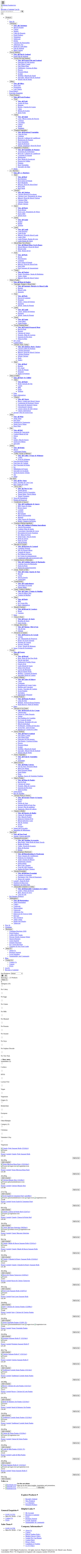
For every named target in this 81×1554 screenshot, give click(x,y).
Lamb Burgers (22, 231)
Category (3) (5, 1124)
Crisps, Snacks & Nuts (21, 570)
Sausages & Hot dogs (25, 337)
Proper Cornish (6, 1154)
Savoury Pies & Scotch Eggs (23, 412)
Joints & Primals (23, 370)
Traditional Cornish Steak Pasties (22, 1376)
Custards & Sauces (24, 552)
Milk (19, 387)
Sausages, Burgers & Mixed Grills (24, 284)
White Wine (17, 418)
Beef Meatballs (23, 183)
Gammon (21, 260)
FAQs (11, 966)
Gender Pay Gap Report (33, 1538)
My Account (29, 1513)
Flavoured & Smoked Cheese (27, 405)
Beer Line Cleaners (24, 865)
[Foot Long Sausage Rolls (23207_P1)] (14, 1291)
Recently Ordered (31, 1499)
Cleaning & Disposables (22, 43)
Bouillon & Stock (23, 621)
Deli (11, 428)
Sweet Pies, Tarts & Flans (26, 728)
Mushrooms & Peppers (25, 140)
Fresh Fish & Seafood (21, 56)
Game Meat (22, 321)
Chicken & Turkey (24, 333)
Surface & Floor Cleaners (26, 869)
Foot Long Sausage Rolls (19, 1296)
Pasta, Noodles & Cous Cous (23, 482)
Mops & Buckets (23, 848)
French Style (22, 664)
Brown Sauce (22, 508)
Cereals (20, 637)
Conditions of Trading (32, 1544)
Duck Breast (22, 210)
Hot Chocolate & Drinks (22, 465)
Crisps (20, 576)
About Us (9, 948)
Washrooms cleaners (24, 861)
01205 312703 (10, 1514)
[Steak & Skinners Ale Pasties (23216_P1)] (15, 1402)
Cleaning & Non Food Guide (19, 946)
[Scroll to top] (2, 7)
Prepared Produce (31, 1505)
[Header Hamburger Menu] (3, 2)
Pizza (19, 774)
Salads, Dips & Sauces (21, 440)
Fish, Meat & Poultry (25, 817)
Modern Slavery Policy (33, 1536)
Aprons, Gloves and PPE (22, 836)
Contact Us (9, 960)
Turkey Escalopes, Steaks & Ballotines (30, 274)
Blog (6, 958)
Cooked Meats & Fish (21, 434)
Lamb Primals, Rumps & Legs (28, 239)
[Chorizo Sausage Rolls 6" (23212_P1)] (14, 1354)
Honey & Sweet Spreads (26, 640)
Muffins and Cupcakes (25, 687)
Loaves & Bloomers (24, 670)
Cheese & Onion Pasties (19, 1439)
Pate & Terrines (23, 822)
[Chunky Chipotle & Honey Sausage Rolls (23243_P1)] (19, 1259)
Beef (15, 175)
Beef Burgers (22, 179)
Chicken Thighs (23, 202)
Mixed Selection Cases (25, 821)
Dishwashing (22, 863)
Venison (20, 225)
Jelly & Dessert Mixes (25, 550)
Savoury (20, 826)
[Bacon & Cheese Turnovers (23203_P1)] (14, 1275)
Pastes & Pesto (23, 566)
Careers (11, 964)
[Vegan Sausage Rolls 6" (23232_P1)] (13, 1465)
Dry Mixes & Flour (24, 535)
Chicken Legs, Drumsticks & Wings (30, 196)
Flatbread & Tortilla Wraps (26, 662)
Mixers (16, 449)
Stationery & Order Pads (22, 885)
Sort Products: (6, 973)
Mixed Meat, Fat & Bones (22, 243)
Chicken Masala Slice (18, 1186)
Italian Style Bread (24, 668)
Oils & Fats (21, 629)
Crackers (21, 613)
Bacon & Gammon (24, 298)
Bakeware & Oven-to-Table (23, 914)
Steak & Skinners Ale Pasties (21, 1407)
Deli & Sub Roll (23, 660)
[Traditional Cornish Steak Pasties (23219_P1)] (16, 1417)
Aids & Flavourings (24, 527)
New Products (18, 917)
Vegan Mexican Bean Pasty (20, 1170)
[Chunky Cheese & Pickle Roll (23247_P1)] (15, 1212)
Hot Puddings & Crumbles (26, 718)
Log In (17, 9)
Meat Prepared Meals (25, 770)
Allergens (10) (5, 984)
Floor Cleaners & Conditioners (28, 856)
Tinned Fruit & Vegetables (26, 492)
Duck (16, 206)
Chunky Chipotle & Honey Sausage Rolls (25, 1265)
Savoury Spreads (23, 644)
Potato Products (19, 697)
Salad (16, 115)
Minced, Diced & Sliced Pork (27, 264)
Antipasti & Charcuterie (21, 432)
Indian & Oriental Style (25, 819)
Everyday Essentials (16, 93)
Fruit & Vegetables (20, 755)
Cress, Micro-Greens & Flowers (28, 119)
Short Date (17, 85)
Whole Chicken (23, 204)
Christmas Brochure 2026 (17, 931)
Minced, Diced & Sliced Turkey (28, 278)
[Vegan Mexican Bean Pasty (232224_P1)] (15, 1164)
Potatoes (20, 163)
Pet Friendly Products (16, 896)
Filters (4, 980)
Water (15, 476)
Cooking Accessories (25, 875)
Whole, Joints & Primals (26, 305)
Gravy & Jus (22, 623)
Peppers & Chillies (24, 161)
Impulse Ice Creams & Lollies (28, 729)
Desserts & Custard (20, 544)
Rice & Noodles (19, 793)
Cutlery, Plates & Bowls (26, 891)
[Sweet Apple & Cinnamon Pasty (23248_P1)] (16, 1196)
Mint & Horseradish (24, 515)
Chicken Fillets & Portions (26, 348)
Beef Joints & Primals (25, 181)
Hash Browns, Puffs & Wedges (28, 704)
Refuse (20, 850)
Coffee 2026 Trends (16, 935)
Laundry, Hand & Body (21, 881)
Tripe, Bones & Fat (24, 251)
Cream (20, 386)
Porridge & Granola (24, 642)
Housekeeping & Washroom (22, 852)
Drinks (16, 41)
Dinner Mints (22, 587)
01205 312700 (10, 1528)
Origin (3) (4, 1100)
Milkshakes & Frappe (21, 469)
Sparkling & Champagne (22, 422)
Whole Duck (22, 215)
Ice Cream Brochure (16, 944)
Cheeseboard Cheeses (25, 407)
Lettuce (20, 124)
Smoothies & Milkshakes (22, 830)
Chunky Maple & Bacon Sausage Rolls (24, 1249)
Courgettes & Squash (25, 155)
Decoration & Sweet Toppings (28, 533)
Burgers (20, 288)
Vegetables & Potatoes (21, 148)
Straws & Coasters (24, 879)
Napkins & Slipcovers (21, 883)
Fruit (15, 99)
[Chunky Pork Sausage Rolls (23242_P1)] (15, 1148)
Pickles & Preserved (20, 500)
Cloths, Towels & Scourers (27, 846)
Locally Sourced (30, 1520)
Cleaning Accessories (21, 838)
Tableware (17, 39)
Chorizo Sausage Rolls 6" (20, 1360)
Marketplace (14, 898)
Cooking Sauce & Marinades (27, 564)
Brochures (9, 929)
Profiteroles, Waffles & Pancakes (29, 726)
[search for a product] (22, 11)
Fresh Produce (18, 35)
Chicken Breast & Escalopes (27, 194)
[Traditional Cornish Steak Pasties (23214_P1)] (16, 1370)
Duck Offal (21, 214)
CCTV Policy (30, 1546)
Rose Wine (17, 426)
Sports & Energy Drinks (22, 473)
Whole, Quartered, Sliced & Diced (29, 146)
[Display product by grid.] (2, 976)
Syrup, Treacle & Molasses (27, 646)
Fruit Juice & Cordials (21, 463)
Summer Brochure (15, 943)
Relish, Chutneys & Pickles (27, 521)
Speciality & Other (24, 167)
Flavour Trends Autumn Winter (19, 937)
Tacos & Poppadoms (20, 498)
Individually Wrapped (25, 695)
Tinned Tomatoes (23, 496)
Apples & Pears (23, 103)
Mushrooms (22, 157)
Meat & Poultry (19, 27)
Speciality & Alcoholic (21, 471)
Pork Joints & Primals (25, 262)
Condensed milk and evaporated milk (30, 558)
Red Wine (17, 420)
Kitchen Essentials (20, 871)
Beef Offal (21, 186)
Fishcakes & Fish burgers (26, 62)
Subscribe (41, 1487)
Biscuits (20, 574)
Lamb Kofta (22, 233)
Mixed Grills (22, 249)
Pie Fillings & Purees (25, 554)
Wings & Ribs (22, 339)
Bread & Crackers (19, 607)
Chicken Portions (23, 354)
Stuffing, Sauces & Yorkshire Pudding (30, 776)
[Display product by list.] (5, 976)
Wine (11, 414)
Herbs (16, 169)
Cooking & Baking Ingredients (23, 523)
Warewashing (18, 908)
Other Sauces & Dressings (26, 519)
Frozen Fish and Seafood (22, 58)
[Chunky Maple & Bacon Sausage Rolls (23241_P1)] (18, 1243)
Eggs (15, 393)
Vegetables (21, 760)
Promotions (17, 87)
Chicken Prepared (24, 350)
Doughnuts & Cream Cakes (27, 685)
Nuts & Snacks (23, 577)
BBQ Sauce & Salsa (24, 506)
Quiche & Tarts (23, 803)
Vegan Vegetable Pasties (19, 1328)
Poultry (20, 221)
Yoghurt (20, 391)
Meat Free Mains (23, 768)
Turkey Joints (22, 276)
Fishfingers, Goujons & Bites (27, 68)
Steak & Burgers (14, 939)
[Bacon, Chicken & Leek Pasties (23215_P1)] (16, 1386)
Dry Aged (17, 341)
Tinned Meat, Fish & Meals (27, 494)
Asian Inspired (14, 941)
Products (8, 17)
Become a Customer (7, 9)
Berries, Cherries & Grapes (27, 107)
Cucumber (21, 122)
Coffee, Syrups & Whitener (22, 453)
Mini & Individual (24, 724)
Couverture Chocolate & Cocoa (28, 531)
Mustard (20, 517)
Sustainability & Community (34, 1522)
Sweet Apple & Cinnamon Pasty (22, 1201)
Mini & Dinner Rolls (25, 671)
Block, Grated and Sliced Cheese (29, 401)
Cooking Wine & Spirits (26, 529)
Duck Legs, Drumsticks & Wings (29, 212)
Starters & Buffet (19, 811)
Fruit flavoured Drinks (21, 461)
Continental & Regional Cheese (28, 403)
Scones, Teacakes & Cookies (27, 689)
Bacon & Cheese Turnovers (20, 1281)
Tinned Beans (22, 490)
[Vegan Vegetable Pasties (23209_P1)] (14, 1322)
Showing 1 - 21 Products (9, 978)
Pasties (20, 799)
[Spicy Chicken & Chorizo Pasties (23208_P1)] (16, 1307)
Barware (16, 916)
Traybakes (21, 693)
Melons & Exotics (24, 111)
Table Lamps (18, 919)
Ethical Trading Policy (32, 1534)
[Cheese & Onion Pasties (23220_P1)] (13, 1433)
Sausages (21, 292)
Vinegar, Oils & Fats (20, 625)
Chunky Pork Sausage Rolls (20, 1154)
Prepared (21, 300)
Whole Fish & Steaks (25, 79)
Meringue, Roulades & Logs (27, 722)
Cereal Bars (22, 579)
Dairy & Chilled (14, 375)
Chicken (16, 190)
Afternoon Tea (18, 44)
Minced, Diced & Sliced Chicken (29, 198)
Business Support (15, 952)
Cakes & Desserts (19, 33)
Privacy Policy (30, 1542)
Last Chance (18, 89)
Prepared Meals (23, 72)
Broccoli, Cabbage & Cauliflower (29, 138)
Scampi (20, 74)
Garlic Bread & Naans (25, 666)
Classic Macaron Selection (20, 1233)
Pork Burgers (22, 259)
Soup (15, 615)
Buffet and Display (20, 921)
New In (11, 21)
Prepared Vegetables (20, 130)
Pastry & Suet (22, 540)
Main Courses (18, 50)
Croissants (21, 683)
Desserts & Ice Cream (21, 708)
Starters (16, 31)
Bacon (20, 257)
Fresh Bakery (13, 91)
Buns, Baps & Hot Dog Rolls (27, 658)
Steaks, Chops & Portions (26, 302)
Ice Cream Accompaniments (27, 556)
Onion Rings (18, 791)
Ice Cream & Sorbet (24, 720)
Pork (15, 253)
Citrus (20, 109)
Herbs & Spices (23, 538)
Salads (20, 126)
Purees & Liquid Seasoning (27, 568)
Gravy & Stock (18, 617)
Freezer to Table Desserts (26, 714)
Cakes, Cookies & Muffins (22, 589)
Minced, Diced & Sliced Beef (27, 184)
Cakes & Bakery (19, 677)
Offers (12, 81)
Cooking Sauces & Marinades (23, 560)
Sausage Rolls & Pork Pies (27, 805)
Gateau (20, 716)
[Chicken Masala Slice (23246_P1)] (12, 1180)
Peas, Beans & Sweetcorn (26, 159)
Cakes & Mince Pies (24, 593)
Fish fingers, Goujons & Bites (28, 741)
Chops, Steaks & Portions (26, 311)
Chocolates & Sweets (25, 585)
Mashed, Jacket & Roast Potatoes (29, 702)
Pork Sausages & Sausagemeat (28, 268)
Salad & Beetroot (23, 144)
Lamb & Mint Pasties (18, 1455)
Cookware (17, 906)
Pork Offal (21, 266)
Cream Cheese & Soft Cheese (28, 409)
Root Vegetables (23, 142)
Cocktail (20, 510)
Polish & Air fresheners (25, 858)
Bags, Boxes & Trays (25, 892)
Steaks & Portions (24, 373)
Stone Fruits (22, 113)
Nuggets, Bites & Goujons (26, 335)
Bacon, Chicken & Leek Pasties (22, 1391)
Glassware (17, 910)
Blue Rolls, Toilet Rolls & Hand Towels (31, 842)
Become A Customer (32, 1515)
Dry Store (13, 478)
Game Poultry (22, 323)
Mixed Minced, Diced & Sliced (28, 247)
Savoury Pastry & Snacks (22, 795)
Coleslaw (21, 120)
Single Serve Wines (20, 424)
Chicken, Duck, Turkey (21, 344)
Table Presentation (20, 902)
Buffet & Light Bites (20, 46)
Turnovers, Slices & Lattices (27, 809)
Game (16, 217)
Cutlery (16, 904)
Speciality (17, 443)
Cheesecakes (22, 712)
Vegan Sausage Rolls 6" (19, 1471)
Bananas (20, 105)
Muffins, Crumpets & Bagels (27, 673)
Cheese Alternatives (24, 411)
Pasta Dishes (22, 772)
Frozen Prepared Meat (21, 325)
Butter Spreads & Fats (25, 384)
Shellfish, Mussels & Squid (27, 76)
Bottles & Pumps (23, 844)
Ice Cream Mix (23, 603)
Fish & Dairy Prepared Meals (27, 766)
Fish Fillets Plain (23, 66)
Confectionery (18, 581)
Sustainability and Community (19, 956)
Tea (15, 474)
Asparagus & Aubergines (26, 152)
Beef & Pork (22, 329)
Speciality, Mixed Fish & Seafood (29, 77)
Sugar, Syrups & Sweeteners (23, 648)
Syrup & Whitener (24, 459)
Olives (16, 436)
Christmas (13, 23)
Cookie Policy (30, 1540)
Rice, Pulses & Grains (21, 484)
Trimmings (17, 37)
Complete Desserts (24, 548)
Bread (20, 611)
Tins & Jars (17, 486)
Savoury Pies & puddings (26, 807)
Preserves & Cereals (20, 633)
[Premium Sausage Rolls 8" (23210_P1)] (14, 1338)
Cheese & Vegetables (25, 815)
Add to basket (6, 1162)
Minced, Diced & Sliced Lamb (28, 235)
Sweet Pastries (22, 691)
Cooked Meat (18, 342)
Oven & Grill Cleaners (25, 867)
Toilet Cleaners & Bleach (26, 860)
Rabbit (20, 223)
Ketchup (20, 512)
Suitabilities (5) (6, 1061)
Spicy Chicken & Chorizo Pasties (22, 1312)
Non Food (13, 832)
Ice (15, 467)
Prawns (20, 70)
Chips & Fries (22, 134)
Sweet (20, 824)
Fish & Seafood (19, 48)
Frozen (12, 650)
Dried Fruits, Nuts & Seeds (27, 537)
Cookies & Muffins (24, 595)
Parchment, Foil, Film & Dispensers (30, 877)
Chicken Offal (22, 200)
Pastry (20, 389)
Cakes (20, 681)
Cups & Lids (22, 894)
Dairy (16, 380)
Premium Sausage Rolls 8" (20, 1344)
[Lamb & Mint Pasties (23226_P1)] (13, 1449)
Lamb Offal (22, 237)
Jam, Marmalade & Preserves (27, 639)
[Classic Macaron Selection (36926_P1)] (14, 1227)
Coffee (20, 457)
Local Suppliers (14, 954)
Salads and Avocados (21, 828)
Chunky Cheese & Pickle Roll (21, 1217)
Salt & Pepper (22, 542)
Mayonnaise (22, 513)
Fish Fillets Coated (24, 64)
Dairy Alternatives (20, 395)
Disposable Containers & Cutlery (24, 887)
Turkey (16, 270)
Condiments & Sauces (21, 502)
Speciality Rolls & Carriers (27, 675)
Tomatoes (21, 128)
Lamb (16, 227)
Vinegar (20, 631)
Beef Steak (21, 188)
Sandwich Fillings (20, 442)
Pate (15, 438)
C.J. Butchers (14, 171)
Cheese (16, 29)
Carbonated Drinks (20, 451)
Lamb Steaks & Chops (25, 241)
